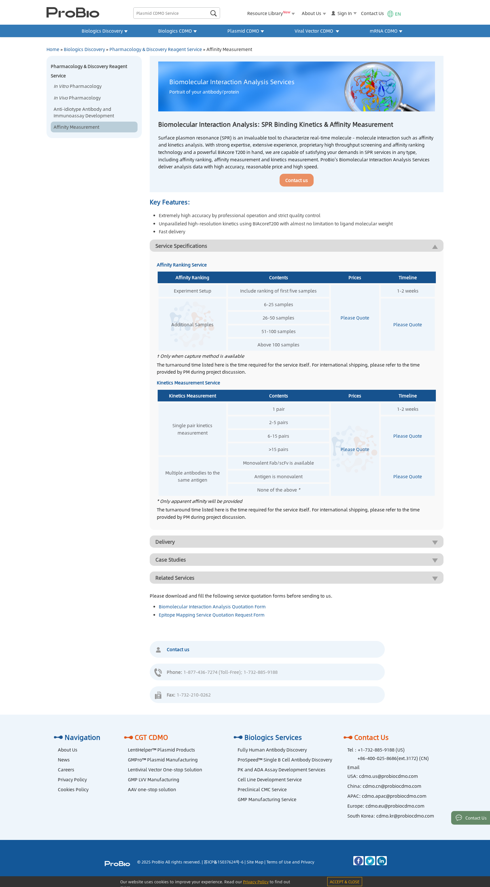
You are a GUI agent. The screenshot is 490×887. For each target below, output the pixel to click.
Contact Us (372, 13)
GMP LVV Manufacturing (153, 779)
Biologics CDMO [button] (175, 30)
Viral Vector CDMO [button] (314, 30)
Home (53, 49)
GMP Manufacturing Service (267, 799)
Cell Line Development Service (270, 779)
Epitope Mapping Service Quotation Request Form (212, 614)
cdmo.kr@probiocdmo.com (405, 815)
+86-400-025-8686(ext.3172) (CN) (393, 758)
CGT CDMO (151, 737)
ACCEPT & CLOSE (345, 881)
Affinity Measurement (76, 126)
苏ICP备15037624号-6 (224, 862)
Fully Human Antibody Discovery (272, 749)
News (64, 759)
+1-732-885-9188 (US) (381, 749)
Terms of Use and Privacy (290, 862)
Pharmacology (78, 86)
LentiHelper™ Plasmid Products (161, 749)
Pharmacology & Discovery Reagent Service (155, 49)
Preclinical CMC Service (262, 789)
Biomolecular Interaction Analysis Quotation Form (212, 606)
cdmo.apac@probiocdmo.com (394, 795)
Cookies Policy (73, 789)
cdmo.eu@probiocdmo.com (395, 805)
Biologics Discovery (84, 49)
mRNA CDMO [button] (384, 30)
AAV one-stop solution (152, 789)
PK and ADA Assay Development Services (282, 769)
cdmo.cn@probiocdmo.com (392, 785)
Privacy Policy (72, 779)
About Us (67, 749)
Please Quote (355, 317)
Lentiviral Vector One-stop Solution (165, 769)
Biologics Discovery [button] (102, 30)
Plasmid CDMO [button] (243, 30)
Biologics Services (273, 737)
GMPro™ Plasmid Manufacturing (163, 759)
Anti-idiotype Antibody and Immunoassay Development (84, 112)
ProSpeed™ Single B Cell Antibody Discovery (285, 759)
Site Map (255, 862)
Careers (66, 769)
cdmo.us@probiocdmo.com (388, 776)
